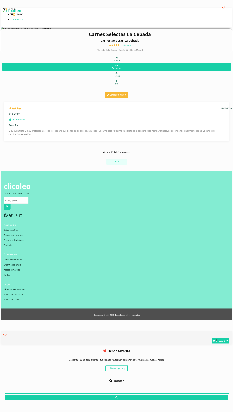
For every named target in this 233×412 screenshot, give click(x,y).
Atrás (116, 161)
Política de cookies (12, 299)
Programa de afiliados (14, 240)
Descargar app (117, 368)
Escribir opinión (117, 94)
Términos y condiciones (14, 289)
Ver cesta (18, 19)
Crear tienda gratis (12, 264)
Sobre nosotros (11, 230)
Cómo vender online (13, 259)
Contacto (8, 245)
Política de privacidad (13, 294)
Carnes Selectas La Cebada (120, 34)
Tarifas (7, 275)
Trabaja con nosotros (13, 235)
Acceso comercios (12, 269)
